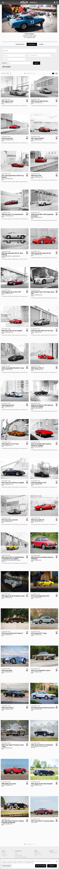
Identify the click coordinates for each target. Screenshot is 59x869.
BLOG (35, 855)
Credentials (37, 852)
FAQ (16, 852)
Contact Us (4, 855)
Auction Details (20, 44)
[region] (29, 864)
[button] (54, 2)
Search (37, 63)
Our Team (4, 854)
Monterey (29, 34)
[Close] (56, 861)
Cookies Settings (53, 852)
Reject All (52, 865)
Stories (41, 44)
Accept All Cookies (40, 865)
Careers (17, 854)
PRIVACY (51, 851)
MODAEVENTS (18, 855)
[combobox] (14, 55)
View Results (31, 44)
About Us (4, 852)
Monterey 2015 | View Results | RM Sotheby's (29, 2)
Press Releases (37, 854)
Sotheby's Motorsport (20, 857)
